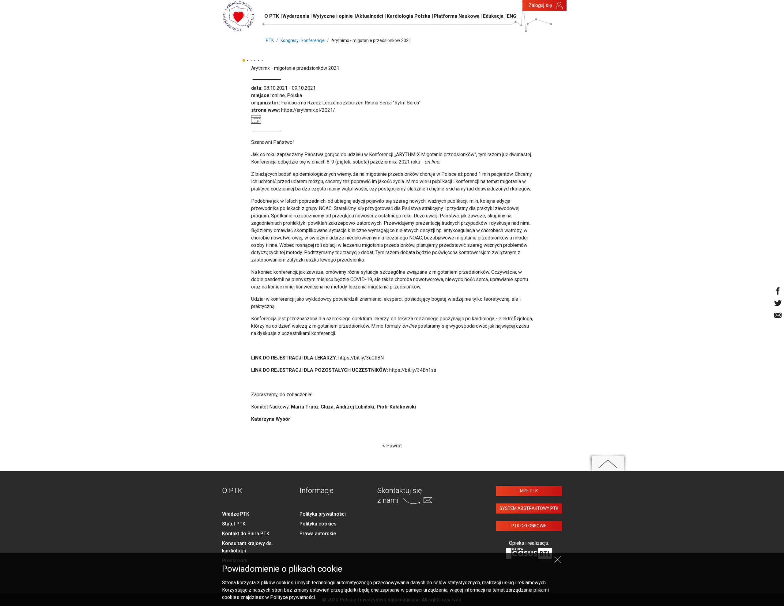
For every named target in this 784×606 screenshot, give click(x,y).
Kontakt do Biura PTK (246, 533)
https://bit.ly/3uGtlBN (361, 358)
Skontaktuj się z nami (399, 495)
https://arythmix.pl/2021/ (308, 110)
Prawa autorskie (318, 533)
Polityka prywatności (323, 514)
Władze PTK (235, 514)
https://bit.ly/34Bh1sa (412, 370)
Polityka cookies (318, 524)
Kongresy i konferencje (303, 40)
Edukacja (493, 16)
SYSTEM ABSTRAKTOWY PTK (528, 508)
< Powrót (392, 446)
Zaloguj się (540, 5)
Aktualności (369, 16)
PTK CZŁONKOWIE (529, 525)
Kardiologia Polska (408, 16)
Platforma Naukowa (457, 16)
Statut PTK (234, 524)
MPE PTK (529, 490)
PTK (270, 40)
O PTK (271, 16)
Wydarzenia (295, 16)
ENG (511, 16)
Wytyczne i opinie (333, 16)
